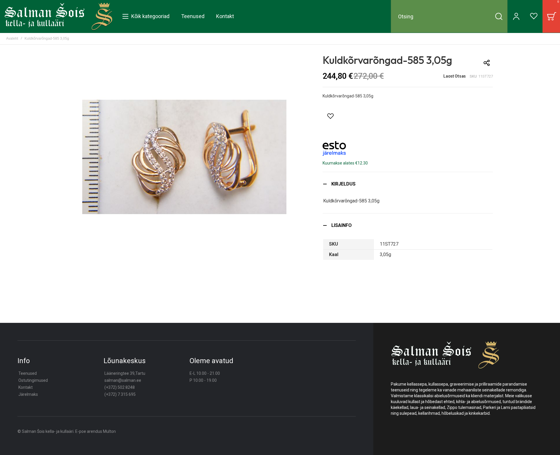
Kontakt (25, 387)
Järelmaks (28, 394)
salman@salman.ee (122, 380)
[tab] (408, 184)
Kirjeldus (343, 184)
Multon (109, 431)
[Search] (499, 16)
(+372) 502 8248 (119, 387)
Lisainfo (341, 225)
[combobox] (449, 16)
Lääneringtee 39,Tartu (124, 373)
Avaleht (12, 38)
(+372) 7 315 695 (120, 394)
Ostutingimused (33, 380)
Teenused (27, 373)
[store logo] (58, 16)
